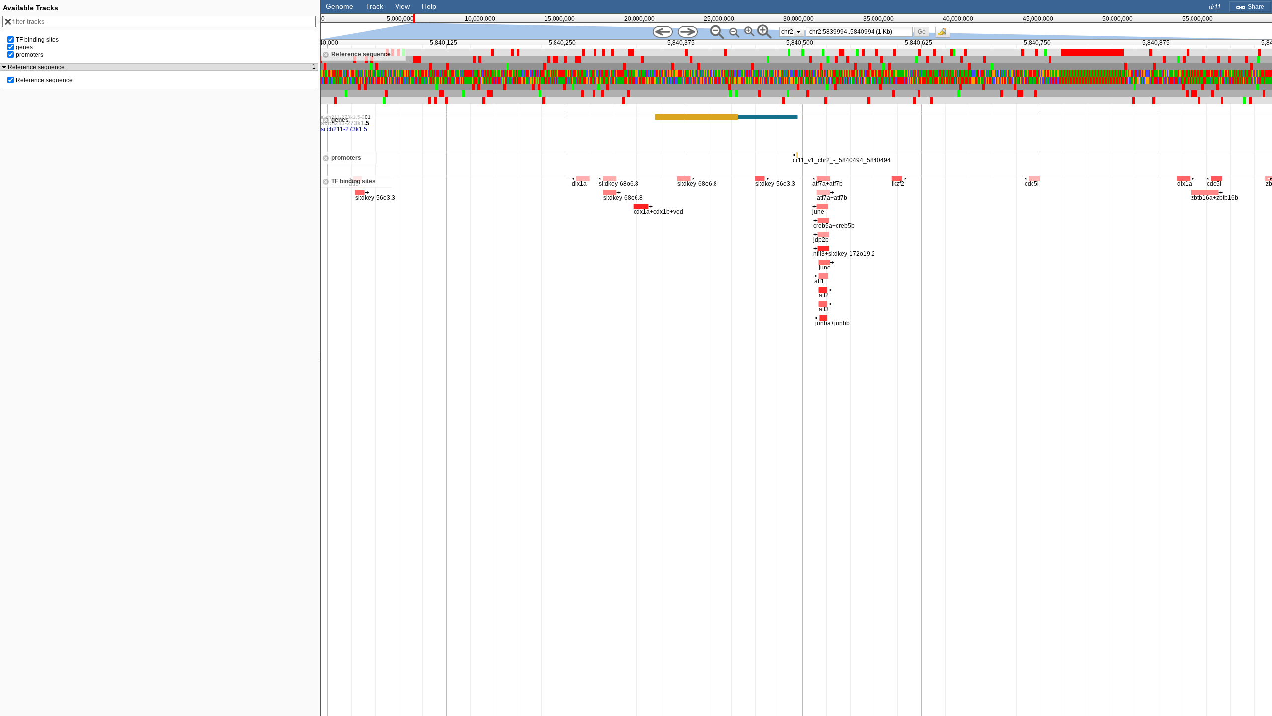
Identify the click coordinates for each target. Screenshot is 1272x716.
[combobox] (859, 32)
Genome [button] (339, 6)
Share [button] (1255, 6)
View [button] (402, 6)
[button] (921, 31)
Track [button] (374, 6)
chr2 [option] (787, 31)
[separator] (319, 358)
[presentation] (798, 31)
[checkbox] (945, 34)
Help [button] (429, 6)
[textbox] (860, 31)
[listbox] (791, 32)
